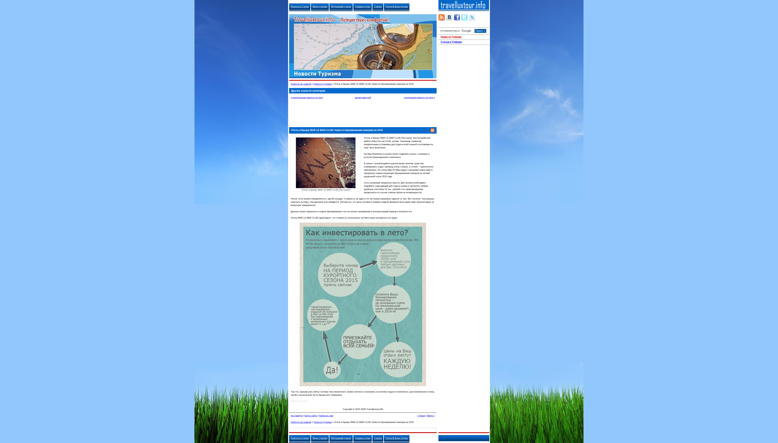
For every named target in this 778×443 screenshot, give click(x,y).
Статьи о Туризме (451, 42)
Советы (378, 6)
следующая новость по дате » (419, 97)
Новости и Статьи (300, 6)
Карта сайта (311, 415)
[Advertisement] (363, 112)
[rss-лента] (441, 17)
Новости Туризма (323, 84)
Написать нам (326, 415)
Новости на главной (301, 84)
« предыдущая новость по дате (307, 97)
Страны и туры (362, 6)
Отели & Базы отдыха (397, 6)
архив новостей (363, 97)
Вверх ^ (431, 415)
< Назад (421, 415)
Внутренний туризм (341, 6)
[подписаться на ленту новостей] (433, 131)
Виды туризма (320, 6)
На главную (297, 415)
